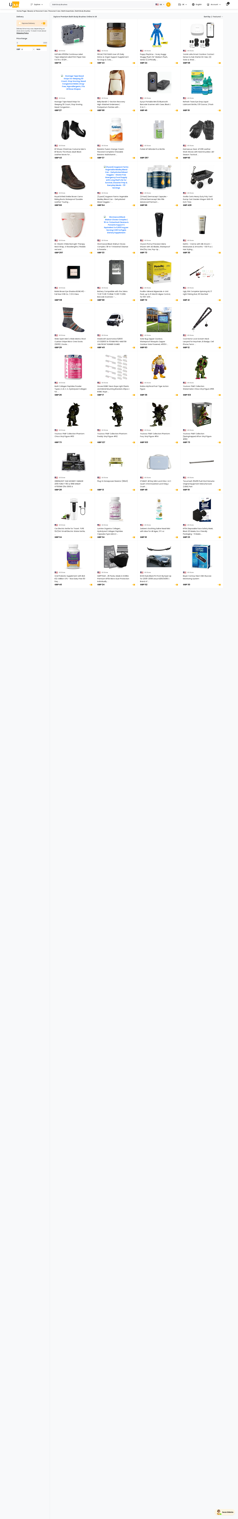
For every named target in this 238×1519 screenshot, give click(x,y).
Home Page (21, 11)
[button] (182, 4)
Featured (217, 16)
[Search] (168, 4)
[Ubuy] (14, 4)
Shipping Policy (22, 33)
